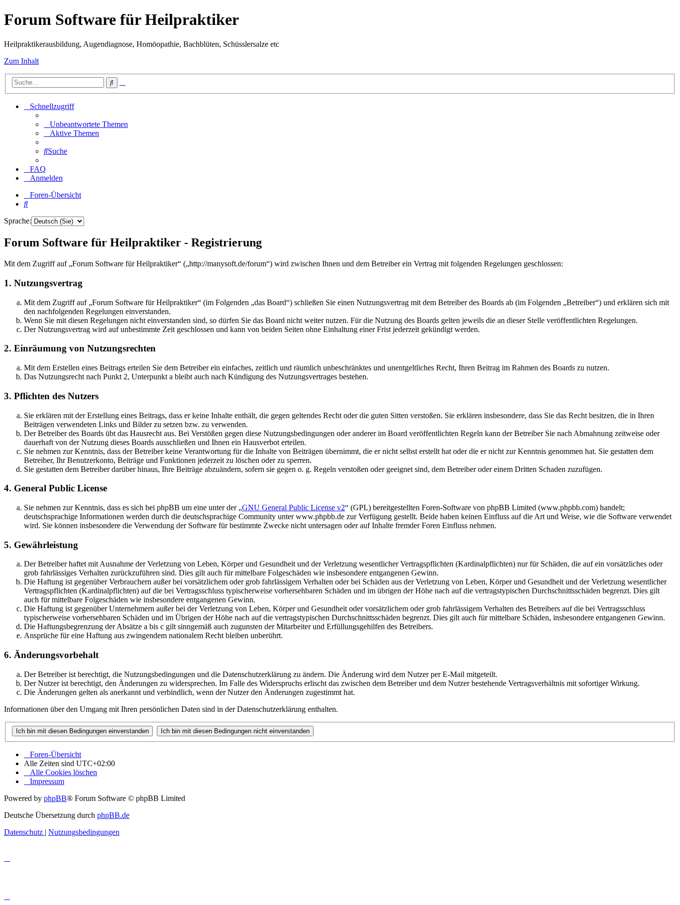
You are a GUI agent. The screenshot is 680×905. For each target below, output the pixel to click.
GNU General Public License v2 (293, 507)
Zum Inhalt (21, 61)
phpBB (55, 798)
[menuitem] (86, 124)
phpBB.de (113, 815)
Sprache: (17, 221)
